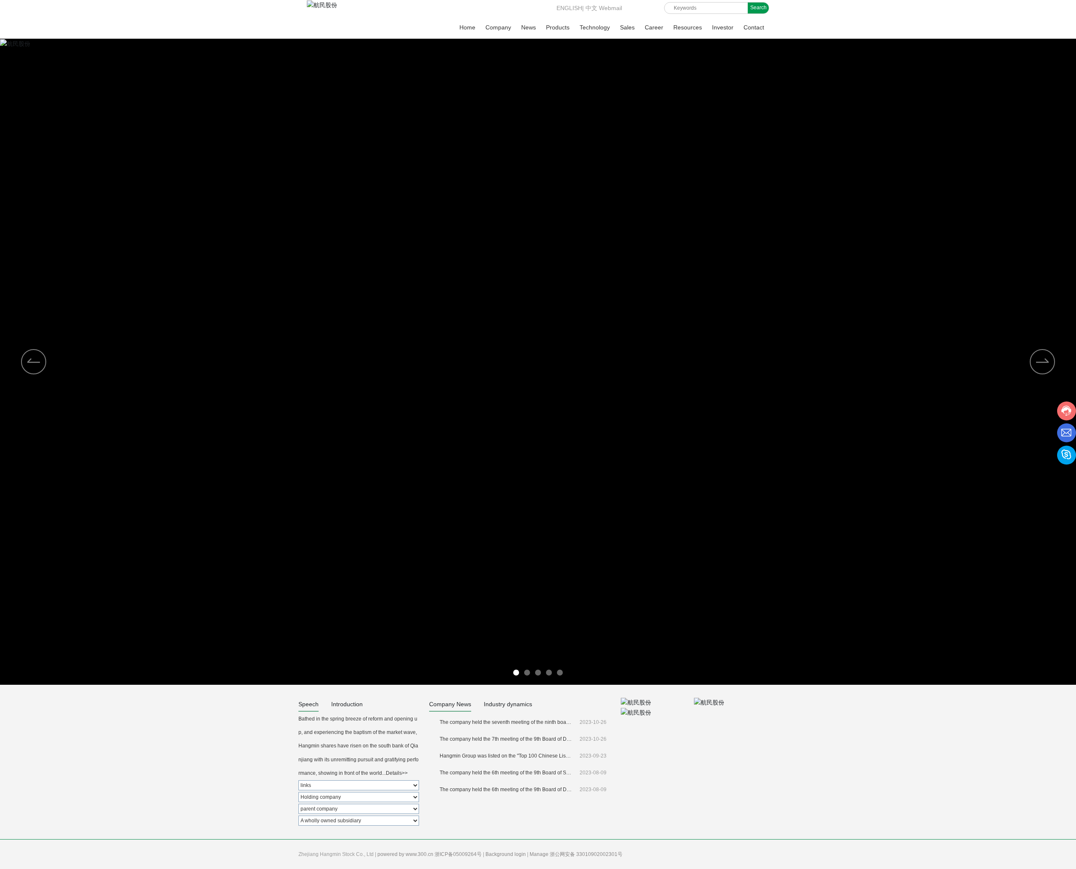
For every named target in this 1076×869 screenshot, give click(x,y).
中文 (591, 8)
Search (758, 8)
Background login (506, 854)
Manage (540, 854)
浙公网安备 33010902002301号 (587, 854)
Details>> (397, 773)
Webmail (610, 8)
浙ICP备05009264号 (459, 854)
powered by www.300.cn (406, 854)
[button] (1042, 361)
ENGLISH (568, 8)
